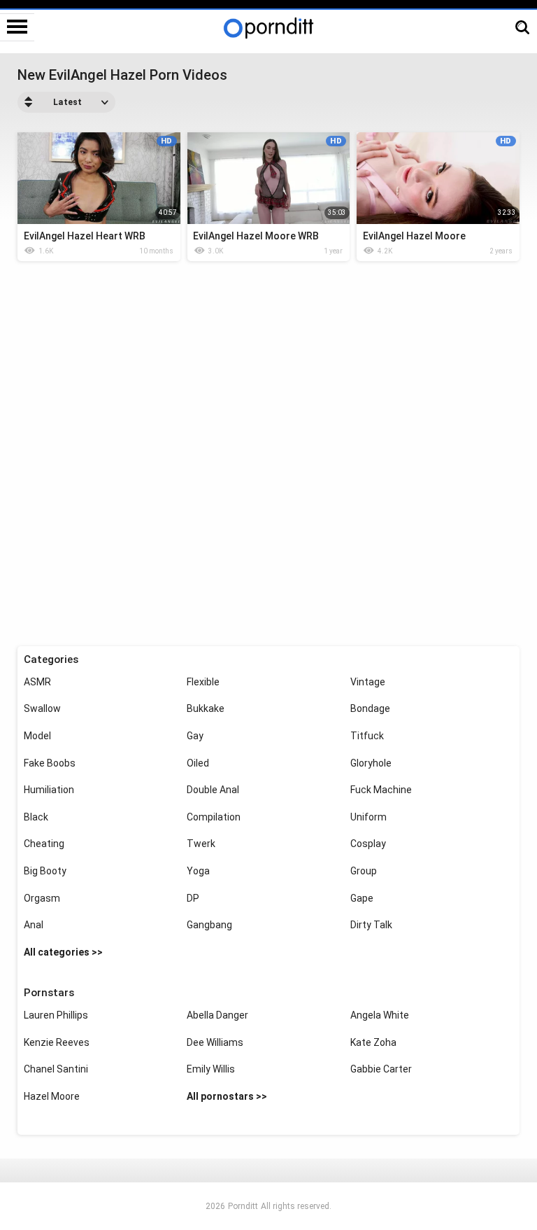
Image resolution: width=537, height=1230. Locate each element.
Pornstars (49, 992)
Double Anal (213, 789)
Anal (33, 924)
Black (36, 817)
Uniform (368, 817)
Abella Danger (217, 1015)
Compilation (214, 817)
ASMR (37, 681)
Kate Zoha (373, 1042)
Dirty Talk (371, 924)
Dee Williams (215, 1042)
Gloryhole (371, 763)
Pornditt (243, 1206)
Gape (361, 898)
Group (363, 870)
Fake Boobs (50, 763)
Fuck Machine (381, 789)
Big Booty (45, 870)
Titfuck (367, 735)
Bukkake (205, 708)
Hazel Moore (52, 1096)
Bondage (370, 708)
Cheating (44, 843)
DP (193, 898)
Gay (195, 735)
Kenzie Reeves (57, 1042)
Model (37, 735)
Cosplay (368, 843)
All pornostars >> (227, 1096)
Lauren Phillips (56, 1015)
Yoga (198, 870)
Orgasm (42, 898)
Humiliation (49, 789)
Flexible (203, 681)
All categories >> (63, 952)
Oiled (198, 763)
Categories (51, 659)
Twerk (201, 843)
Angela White (379, 1015)
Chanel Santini (56, 1069)
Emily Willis (211, 1069)
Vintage (367, 681)
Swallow (42, 708)
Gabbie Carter (381, 1069)
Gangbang (209, 924)
